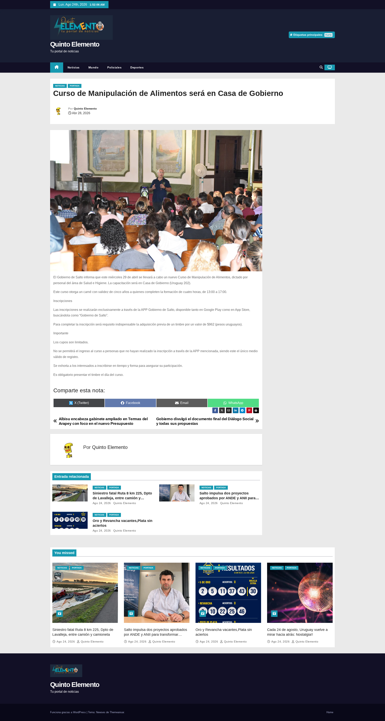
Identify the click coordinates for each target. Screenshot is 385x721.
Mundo (93, 67)
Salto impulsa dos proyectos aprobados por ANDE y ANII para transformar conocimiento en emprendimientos (155, 634)
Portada (74, 86)
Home (329, 712)
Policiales (114, 67)
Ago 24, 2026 (102, 503)
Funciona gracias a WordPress (68, 712)
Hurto (328, 35)
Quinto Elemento (74, 44)
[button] (321, 67)
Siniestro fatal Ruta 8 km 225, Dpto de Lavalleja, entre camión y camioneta (122, 498)
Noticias (74, 67)
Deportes (137, 67)
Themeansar (117, 712)
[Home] (56, 67)
